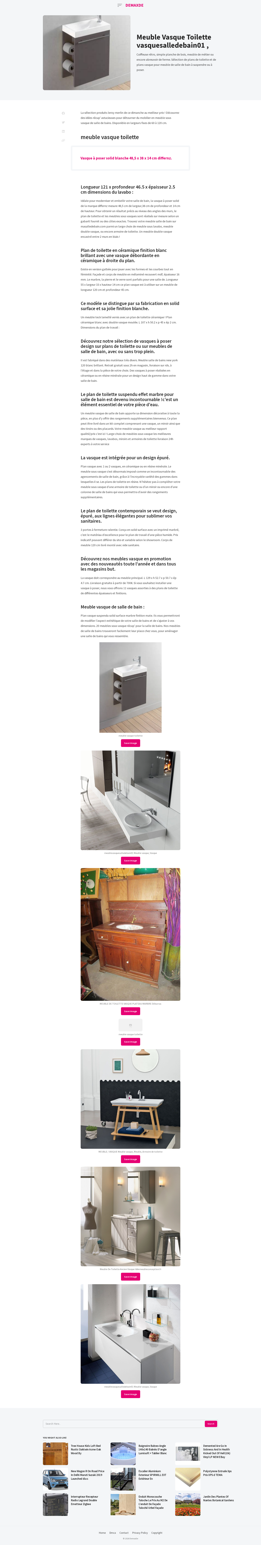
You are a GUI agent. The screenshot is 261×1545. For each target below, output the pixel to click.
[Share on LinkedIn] (63, 131)
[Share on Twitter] (63, 122)
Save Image (130, 743)
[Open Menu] (120, 5)
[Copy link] (63, 140)
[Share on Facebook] (63, 113)
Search (211, 1423)
